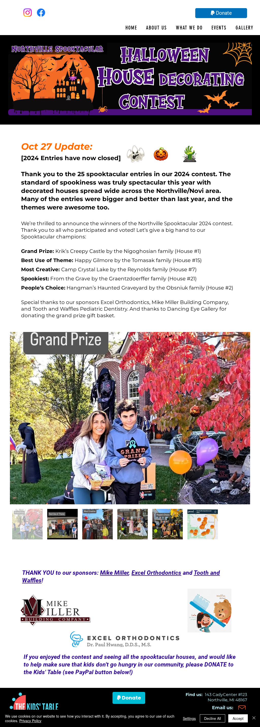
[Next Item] (241, 418)
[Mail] (242, 708)
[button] (152, 27)
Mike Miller (114, 572)
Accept (238, 718)
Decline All (212, 718)
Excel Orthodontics (156, 572)
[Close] (254, 718)
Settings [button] (189, 718)
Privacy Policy (30, 720)
